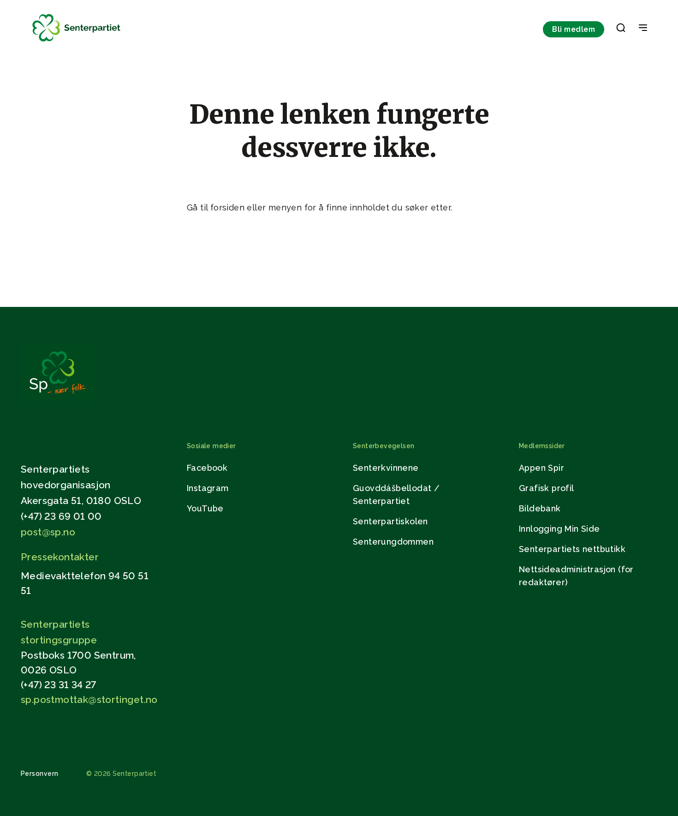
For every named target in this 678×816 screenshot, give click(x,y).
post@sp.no (48, 532)
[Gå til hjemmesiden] (57, 398)
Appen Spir (541, 468)
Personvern (40, 773)
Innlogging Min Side (559, 529)
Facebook (207, 468)
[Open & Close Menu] (642, 28)
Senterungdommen (393, 541)
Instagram (208, 488)
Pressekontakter (60, 557)
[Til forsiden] (77, 42)
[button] (620, 29)
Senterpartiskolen (390, 521)
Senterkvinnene (386, 468)
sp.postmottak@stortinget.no (89, 699)
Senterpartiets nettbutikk (572, 549)
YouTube (205, 508)
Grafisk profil (546, 488)
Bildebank (540, 508)
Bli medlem (573, 29)
